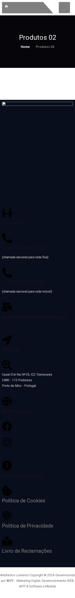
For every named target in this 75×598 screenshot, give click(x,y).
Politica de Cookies (23, 501)
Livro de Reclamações (27, 551)
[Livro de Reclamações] (7, 541)
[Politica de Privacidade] (7, 516)
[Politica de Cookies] (7, 491)
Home (25, 47)
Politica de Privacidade (27, 526)
